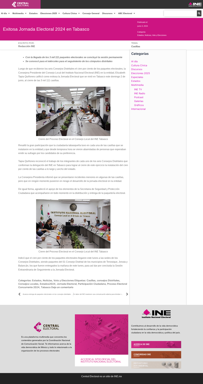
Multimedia (18, 13)
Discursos (107, 13)
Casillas (91, 280)
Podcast (138, 97)
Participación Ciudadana (92, 283)
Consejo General (90, 13)
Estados (33, 13)
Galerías (138, 101)
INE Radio (139, 93)
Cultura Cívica (70, 13)
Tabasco (46, 287)
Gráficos (139, 105)
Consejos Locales (28, 283)
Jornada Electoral (67, 283)
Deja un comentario (62, 287)
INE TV (138, 89)
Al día (4, 13)
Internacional (138, 108)
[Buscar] (199, 13)
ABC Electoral (125, 13)
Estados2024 (47, 283)
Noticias (148, 35)
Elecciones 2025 (48, 13)
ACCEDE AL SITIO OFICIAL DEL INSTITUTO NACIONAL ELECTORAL (101, 360)
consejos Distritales (108, 280)
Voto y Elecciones (159, 35)
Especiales (137, 77)
